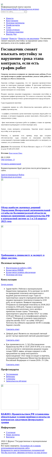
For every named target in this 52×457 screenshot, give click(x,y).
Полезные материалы (15, 23)
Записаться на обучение (16, 381)
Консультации (12, 21)
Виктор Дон (11, 34)
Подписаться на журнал (28, 9)
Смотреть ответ (12, 329)
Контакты (10, 437)
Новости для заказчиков (28, 38)
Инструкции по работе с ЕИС (19, 268)
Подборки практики (14, 32)
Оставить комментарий (11, 164)
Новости (10, 18)
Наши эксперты (13, 435)
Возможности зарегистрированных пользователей (22, 450)
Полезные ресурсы (14, 275)
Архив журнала (13, 30)
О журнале (10, 432)
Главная (4, 38)
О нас (8, 27)
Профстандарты (13, 25)
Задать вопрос (7, 284)
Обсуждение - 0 (8, 160)
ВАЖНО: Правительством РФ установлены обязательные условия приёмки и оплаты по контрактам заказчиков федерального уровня (25, 418)
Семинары (10, 379)
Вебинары (10, 376)
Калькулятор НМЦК (15, 270)
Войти (15, 9)
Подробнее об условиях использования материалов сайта (21, 447)
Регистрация (6, 9)
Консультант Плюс (15, 153)
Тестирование (12, 374)
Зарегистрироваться (9, 175)
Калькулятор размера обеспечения (20, 272)
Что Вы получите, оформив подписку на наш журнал (24, 452)
